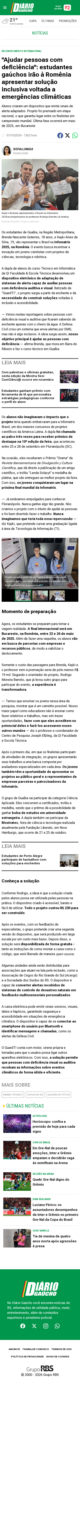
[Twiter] (34, 1326)
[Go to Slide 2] (40, 595)
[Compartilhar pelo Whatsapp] (75, 135)
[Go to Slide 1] (23, 595)
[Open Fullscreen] (74, 585)
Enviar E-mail (20, 152)
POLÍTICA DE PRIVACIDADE (27, 1356)
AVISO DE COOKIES (57, 1356)
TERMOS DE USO (61, 1349)
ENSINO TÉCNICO (13, 1094)
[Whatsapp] (57, 1326)
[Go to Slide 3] (57, 595)
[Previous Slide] (8, 563)
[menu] (4, 7)
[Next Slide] (72, 563)
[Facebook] (22, 1326)
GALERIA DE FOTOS (58, 1094)
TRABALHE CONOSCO (35, 1349)
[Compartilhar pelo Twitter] (67, 135)
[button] (40, 563)
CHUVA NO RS (35, 1094)
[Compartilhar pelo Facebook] (60, 135)
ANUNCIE (14, 1349)
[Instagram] (45, 1326)
